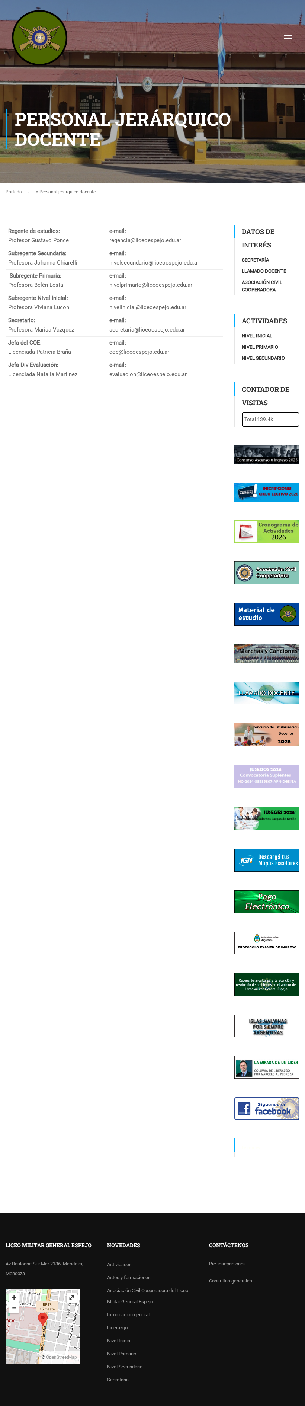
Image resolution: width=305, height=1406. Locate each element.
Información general (128, 1314)
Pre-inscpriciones (227, 1263)
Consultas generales (230, 1281)
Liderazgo (117, 1327)
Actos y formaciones (129, 1277)
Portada (14, 192)
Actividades (119, 1264)
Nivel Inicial (257, 336)
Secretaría (255, 260)
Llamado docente (264, 271)
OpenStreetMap (61, 1357)
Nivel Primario (260, 347)
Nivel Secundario (263, 358)
